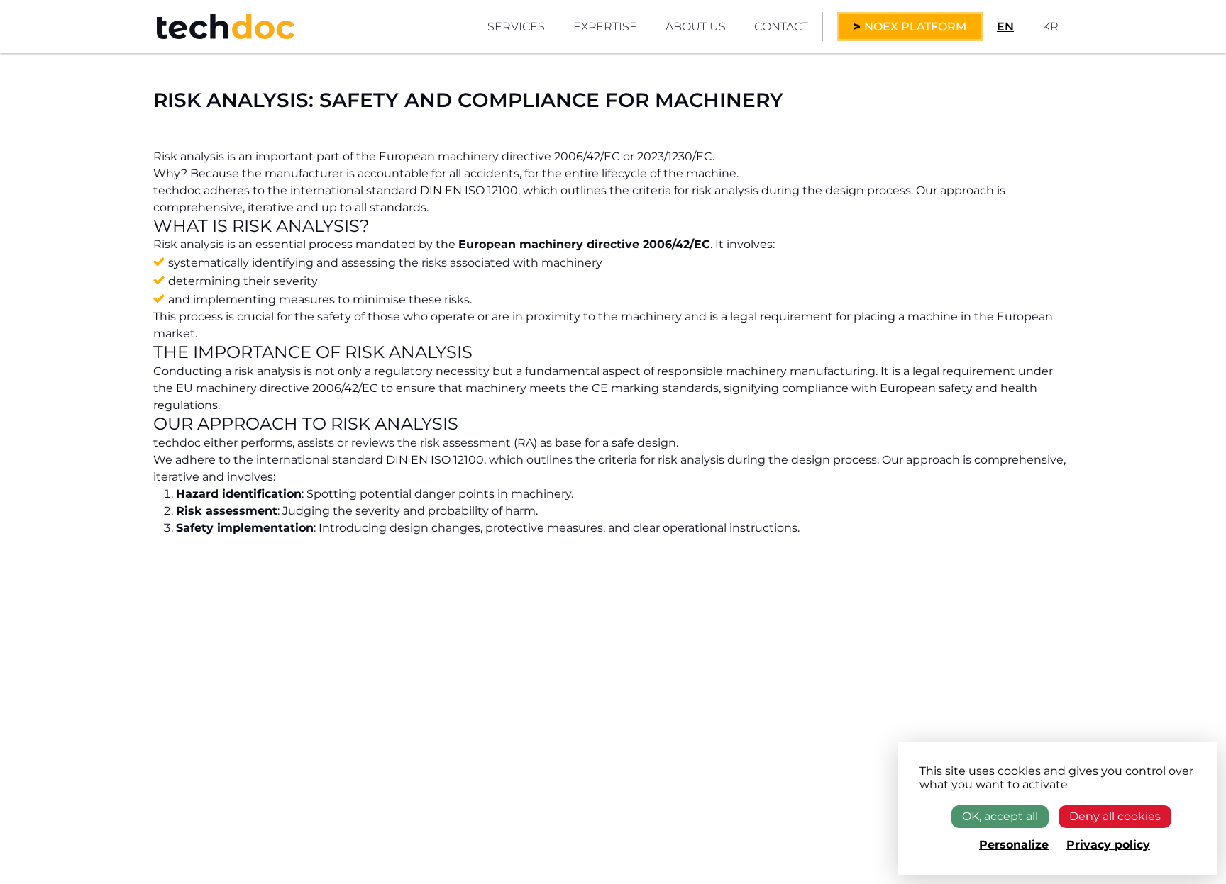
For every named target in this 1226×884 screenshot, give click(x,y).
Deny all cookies (1115, 816)
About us (696, 26)
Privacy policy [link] (1108, 844)
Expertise (605, 26)
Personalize (1014, 844)
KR (1050, 26)
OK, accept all (1000, 816)
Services (516, 26)
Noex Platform (915, 26)
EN (1005, 26)
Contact (781, 26)
